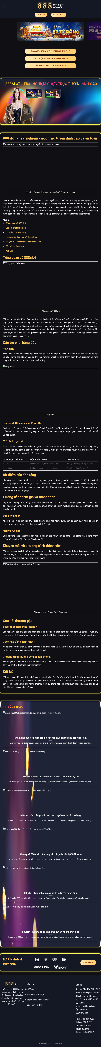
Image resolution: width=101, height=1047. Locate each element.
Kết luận (9, 251)
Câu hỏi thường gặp (15, 246)
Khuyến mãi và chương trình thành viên (23, 241)
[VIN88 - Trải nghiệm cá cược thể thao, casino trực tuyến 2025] (50, 6)
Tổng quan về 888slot (16, 223)
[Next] (95, 31)
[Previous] (5, 31)
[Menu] (3, 6)
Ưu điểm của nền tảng (16, 232)
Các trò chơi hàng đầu (16, 228)
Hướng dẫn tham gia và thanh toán (21, 237)
